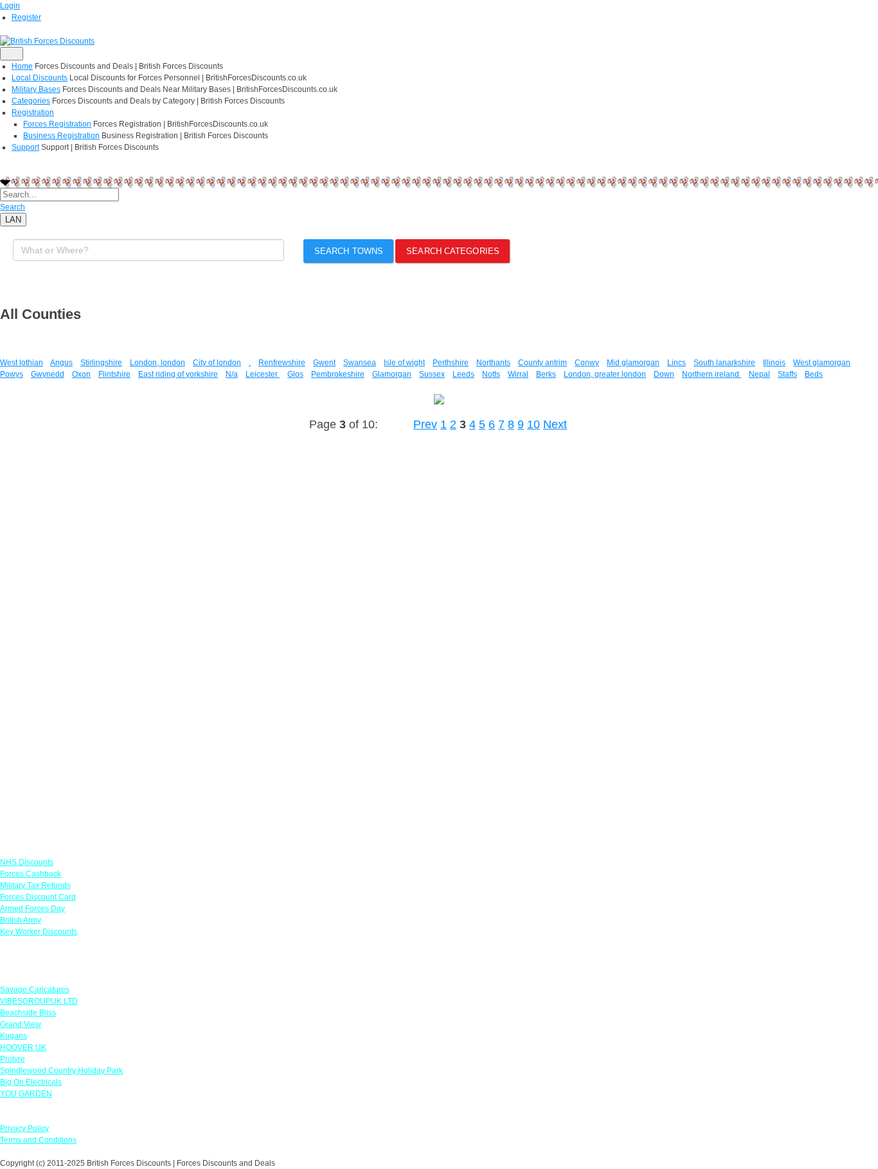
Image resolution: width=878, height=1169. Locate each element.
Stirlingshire (101, 362)
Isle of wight (404, 362)
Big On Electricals (31, 1082)
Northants (493, 362)
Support (25, 147)
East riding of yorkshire (178, 374)
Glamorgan (391, 374)
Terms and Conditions (38, 1140)
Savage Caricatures (34, 989)
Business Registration (61, 135)
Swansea (359, 362)
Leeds (463, 374)
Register (26, 17)
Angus (61, 362)
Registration (33, 112)
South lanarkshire (724, 362)
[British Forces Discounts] (47, 40)
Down (664, 374)
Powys (11, 374)
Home (22, 66)
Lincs (676, 362)
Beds (814, 374)
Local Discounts (39, 77)
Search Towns (348, 251)
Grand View (20, 1024)
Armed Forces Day (32, 908)
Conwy (587, 362)
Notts (491, 374)
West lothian (21, 362)
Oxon (81, 374)
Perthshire (451, 362)
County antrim (542, 362)
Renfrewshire (281, 362)
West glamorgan (821, 362)
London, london (157, 362)
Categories (31, 100)
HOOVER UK (23, 1047)
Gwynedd (47, 374)
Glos (295, 374)
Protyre (12, 1059)
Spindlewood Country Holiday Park (61, 1070)
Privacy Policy (24, 1128)
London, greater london (605, 374)
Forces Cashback (30, 873)
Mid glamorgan (633, 362)
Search (12, 207)
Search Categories (452, 251)
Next (555, 424)
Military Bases (36, 89)
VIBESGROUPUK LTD (39, 1001)
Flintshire (114, 374)
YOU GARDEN (26, 1093)
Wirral (518, 374)
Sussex (432, 374)
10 (533, 424)
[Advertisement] (96, 637)
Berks (546, 374)
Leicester (263, 374)
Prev (425, 424)
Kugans (13, 1035)
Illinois (774, 362)
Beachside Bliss (28, 1012)
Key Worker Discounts (38, 931)
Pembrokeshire (337, 374)
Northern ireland (711, 374)
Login (10, 5)
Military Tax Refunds (35, 885)
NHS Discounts (26, 862)
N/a (232, 374)
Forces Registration (57, 124)
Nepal (759, 374)
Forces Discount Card (38, 897)
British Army (20, 920)
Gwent (324, 362)
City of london (217, 362)
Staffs (787, 374)
